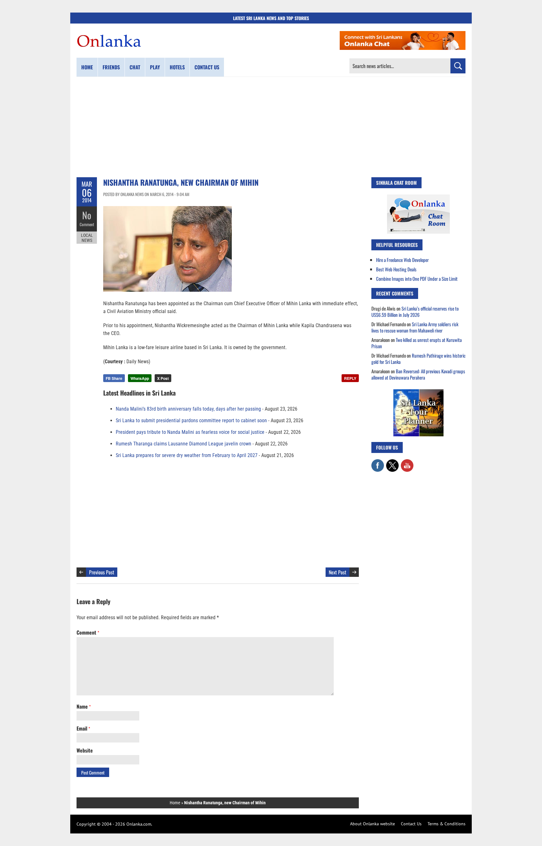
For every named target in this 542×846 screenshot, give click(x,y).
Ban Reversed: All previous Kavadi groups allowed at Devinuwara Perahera (418, 374)
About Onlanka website (372, 824)
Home (87, 67)
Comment (87, 224)
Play (155, 67)
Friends (111, 67)
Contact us (206, 67)
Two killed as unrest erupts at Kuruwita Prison (416, 342)
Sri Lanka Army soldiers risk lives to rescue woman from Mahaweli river (414, 327)
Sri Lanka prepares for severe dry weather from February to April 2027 (187, 455)
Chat (135, 67)
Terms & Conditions (446, 824)
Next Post (337, 572)
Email (83, 728)
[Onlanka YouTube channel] (407, 462)
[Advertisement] (271, 127)
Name (84, 706)
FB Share (114, 378)
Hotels (177, 67)
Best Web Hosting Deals (396, 269)
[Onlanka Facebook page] (377, 462)
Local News (87, 238)
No (86, 215)
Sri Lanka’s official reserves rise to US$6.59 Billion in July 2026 (415, 311)
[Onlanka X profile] (392, 462)
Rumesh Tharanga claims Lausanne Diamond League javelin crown (183, 444)
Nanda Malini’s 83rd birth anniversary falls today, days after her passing (188, 409)
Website (85, 750)
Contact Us (411, 824)
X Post (163, 378)
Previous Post (101, 572)
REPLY (350, 378)
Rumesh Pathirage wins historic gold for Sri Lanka (418, 358)
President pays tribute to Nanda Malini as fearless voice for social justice (190, 432)
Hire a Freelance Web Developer (402, 259)
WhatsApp (139, 378)
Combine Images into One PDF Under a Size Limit (417, 278)
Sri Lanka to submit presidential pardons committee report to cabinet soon (191, 420)
